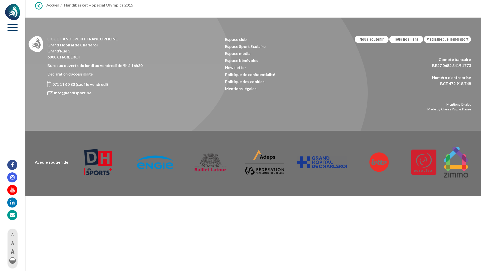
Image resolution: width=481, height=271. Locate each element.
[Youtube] (15, 190)
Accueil (52, 5)
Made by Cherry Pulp (442, 109)
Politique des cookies (245, 81)
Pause (466, 109)
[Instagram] (15, 177)
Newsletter (235, 67)
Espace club (236, 39)
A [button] (12, 234)
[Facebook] (15, 165)
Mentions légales (241, 88)
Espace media (238, 53)
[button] (12, 260)
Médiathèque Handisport (447, 39)
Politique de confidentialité (250, 74)
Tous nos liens (406, 39)
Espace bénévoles (241, 60)
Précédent (39, 6)
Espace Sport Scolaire (245, 46)
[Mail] (15, 215)
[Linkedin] (15, 202)
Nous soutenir (371, 39)
